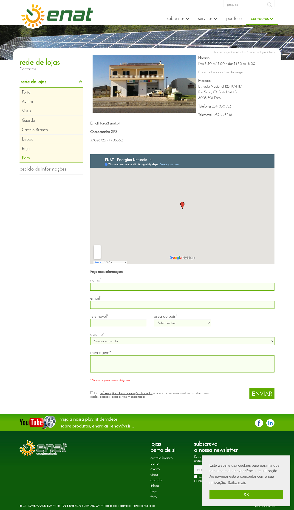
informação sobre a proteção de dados (126, 393)
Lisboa (27, 139)
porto (154, 463)
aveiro (155, 468)
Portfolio (234, 18)
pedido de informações (43, 168)
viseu (154, 474)
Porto (26, 92)
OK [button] (246, 494)
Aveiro (27, 101)
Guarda (28, 120)
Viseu (26, 110)
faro (153, 496)
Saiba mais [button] (237, 483)
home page (222, 52)
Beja (26, 148)
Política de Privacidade (144, 505)
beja (153, 491)
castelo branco (161, 457)
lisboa (154, 485)
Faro (26, 157)
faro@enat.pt (110, 123)
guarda (156, 480)
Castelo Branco (35, 129)
